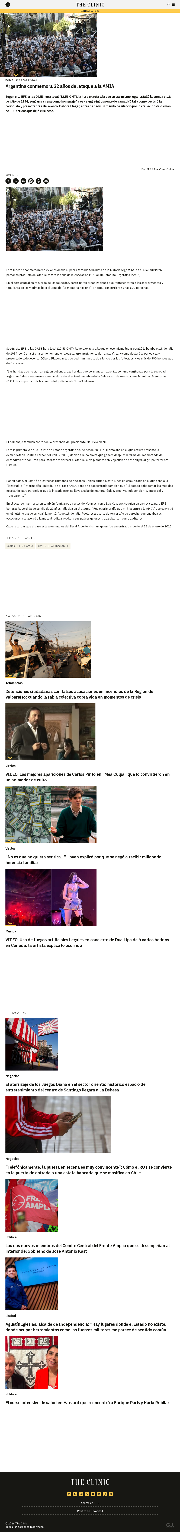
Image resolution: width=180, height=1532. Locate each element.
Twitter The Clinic (69, 1494)
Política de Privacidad (90, 1511)
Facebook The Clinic (75, 1494)
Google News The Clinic (111, 1494)
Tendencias (14, 683)
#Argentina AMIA (20, 546)
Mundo (9, 80)
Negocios (12, 1076)
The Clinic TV (93, 1494)
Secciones (173, 4)
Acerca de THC (90, 1503)
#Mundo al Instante (53, 546)
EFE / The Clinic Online (160, 169)
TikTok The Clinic (105, 1494)
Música (10, 931)
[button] (8, 181)
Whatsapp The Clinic (87, 1494)
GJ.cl (170, 1526)
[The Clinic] (10, 4)
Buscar (168, 4)
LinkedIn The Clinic (99, 1494)
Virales (10, 766)
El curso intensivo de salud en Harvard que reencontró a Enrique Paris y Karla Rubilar (87, 1402)
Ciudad (10, 1316)
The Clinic (21, 1523)
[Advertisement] (90, 318)
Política (11, 1237)
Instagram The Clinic (81, 1494)
